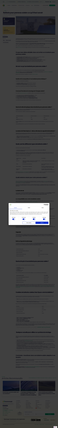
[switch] (24, 219)
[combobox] (55, 427)
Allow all (42, 222)
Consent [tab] (15, 207)
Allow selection (28, 222)
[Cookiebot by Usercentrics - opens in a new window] (44, 204)
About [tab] (43, 207)
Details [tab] (29, 207)
